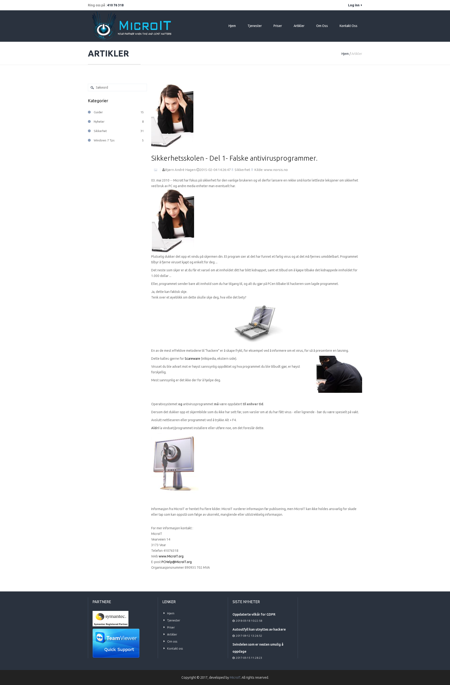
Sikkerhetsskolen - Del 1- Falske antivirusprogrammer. (234, 158)
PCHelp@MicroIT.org (176, 562)
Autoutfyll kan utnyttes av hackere (259, 629)
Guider (119, 112)
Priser (278, 26)
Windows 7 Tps (119, 140)
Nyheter (119, 121)
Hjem (232, 26)
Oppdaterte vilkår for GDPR (253, 614)
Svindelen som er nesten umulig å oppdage (257, 648)
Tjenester (255, 26)
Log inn (354, 5)
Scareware (192, 358)
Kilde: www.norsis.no (271, 170)
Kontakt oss (348, 26)
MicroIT (235, 677)
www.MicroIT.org (171, 556)
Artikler (299, 26)
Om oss (322, 26)
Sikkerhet (242, 170)
